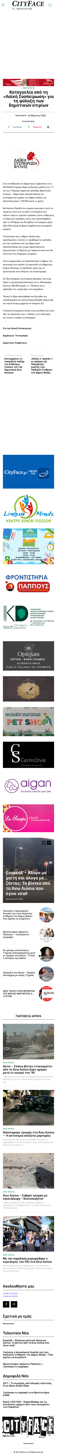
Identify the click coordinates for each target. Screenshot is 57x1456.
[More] (48, 127)
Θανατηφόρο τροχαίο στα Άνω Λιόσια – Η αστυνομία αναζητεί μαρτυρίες (28, 1134)
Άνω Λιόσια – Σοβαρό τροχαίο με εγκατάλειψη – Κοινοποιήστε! (25, 1197)
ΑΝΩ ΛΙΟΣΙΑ (28, 88)
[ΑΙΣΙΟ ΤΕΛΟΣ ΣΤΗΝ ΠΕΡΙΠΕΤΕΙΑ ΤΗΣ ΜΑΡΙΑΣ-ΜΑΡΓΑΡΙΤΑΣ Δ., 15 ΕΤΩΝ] (46, 993)
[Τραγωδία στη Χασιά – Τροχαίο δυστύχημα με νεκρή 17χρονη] (46, 974)
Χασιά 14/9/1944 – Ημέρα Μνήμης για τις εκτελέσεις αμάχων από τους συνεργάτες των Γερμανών (26, 1404)
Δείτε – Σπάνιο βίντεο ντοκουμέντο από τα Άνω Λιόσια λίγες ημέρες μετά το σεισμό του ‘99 (27, 1069)
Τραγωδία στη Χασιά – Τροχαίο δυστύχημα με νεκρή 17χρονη (19, 974)
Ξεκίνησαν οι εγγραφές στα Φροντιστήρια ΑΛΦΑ (26, 1394)
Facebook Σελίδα (10, 1293)
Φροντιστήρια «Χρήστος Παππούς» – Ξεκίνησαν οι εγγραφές (16, 934)
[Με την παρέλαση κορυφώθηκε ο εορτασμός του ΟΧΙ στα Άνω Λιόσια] (28, 1234)
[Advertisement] (28, 38)
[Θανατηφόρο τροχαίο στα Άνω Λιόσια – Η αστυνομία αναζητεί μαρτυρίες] (28, 1107)
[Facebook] (6, 1304)
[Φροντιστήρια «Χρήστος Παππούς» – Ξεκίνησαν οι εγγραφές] (46, 934)
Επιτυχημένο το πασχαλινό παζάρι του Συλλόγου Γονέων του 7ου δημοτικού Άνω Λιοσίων (14, 365)
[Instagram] (14, 1304)
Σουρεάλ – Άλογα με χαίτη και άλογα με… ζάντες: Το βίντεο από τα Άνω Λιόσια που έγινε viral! (28, 883)
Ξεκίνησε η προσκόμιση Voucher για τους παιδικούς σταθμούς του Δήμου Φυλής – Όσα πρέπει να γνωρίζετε (18, 915)
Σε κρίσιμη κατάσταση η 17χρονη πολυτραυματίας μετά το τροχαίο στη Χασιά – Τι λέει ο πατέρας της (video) (19, 954)
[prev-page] (44, 843)
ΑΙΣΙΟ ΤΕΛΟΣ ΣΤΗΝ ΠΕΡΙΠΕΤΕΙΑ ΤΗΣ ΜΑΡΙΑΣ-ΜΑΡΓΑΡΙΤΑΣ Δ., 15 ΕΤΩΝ (19, 994)
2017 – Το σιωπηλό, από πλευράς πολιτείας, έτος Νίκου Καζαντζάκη (27, 1384)
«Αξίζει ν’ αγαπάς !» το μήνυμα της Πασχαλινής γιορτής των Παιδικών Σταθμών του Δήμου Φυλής (42, 365)
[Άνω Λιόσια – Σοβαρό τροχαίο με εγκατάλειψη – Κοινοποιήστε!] (28, 1171)
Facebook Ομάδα (10, 1296)
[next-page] (49, 843)
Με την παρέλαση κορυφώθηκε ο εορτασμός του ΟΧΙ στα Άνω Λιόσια (27, 1260)
